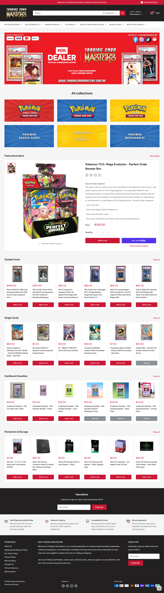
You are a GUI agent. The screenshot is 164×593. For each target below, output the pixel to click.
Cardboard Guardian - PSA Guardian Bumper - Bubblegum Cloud (94, 408)
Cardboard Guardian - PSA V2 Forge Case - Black (17, 407)
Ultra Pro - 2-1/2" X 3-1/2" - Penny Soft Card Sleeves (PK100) (17, 464)
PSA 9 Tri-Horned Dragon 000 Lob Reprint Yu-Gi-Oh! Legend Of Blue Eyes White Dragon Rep (120, 293)
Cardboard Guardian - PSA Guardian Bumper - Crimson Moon (146, 408)
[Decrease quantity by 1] (96, 232)
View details (155, 156)
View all (156, 260)
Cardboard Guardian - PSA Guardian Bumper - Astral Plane (120, 408)
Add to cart (102, 240)
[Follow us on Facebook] (63, 585)
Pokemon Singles (52, 25)
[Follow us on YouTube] (71, 585)
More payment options (139, 246)
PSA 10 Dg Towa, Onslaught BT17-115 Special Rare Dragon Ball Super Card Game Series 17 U (94, 293)
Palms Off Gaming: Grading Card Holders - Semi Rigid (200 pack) (146, 464)
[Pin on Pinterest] (91, 175)
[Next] (160, 345)
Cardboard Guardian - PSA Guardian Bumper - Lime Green (68, 408)
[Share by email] (99, 175)
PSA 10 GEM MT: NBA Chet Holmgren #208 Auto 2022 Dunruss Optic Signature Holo (17, 293)
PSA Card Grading (12, 25)
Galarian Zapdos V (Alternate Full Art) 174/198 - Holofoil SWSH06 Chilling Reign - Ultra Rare (17, 352)
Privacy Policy (10, 557)
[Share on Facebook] (86, 175)
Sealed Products (32, 25)
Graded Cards (115, 25)
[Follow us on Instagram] (67, 585)
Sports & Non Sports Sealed (92, 25)
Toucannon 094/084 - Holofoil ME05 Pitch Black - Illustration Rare (95, 350)
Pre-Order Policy (11, 553)
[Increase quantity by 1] (108, 232)
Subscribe (99, 507)
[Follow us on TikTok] (76, 585)
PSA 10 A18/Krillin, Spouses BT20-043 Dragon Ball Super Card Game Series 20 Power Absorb (146, 293)
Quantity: (89, 232)
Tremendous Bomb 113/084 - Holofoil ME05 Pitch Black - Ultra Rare (120, 350)
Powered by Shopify (11, 584)
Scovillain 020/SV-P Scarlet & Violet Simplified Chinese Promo (43, 350)
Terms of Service (11, 568)
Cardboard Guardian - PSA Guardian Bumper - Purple (43, 407)
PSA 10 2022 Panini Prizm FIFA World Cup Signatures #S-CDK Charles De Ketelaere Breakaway (43, 293)
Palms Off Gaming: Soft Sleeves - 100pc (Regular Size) (93, 464)
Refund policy (10, 571)
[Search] (122, 13)
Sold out (146, 363)
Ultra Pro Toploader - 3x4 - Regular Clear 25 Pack (120, 463)
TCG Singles (70, 25)
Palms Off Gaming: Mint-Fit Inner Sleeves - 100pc (68, 463)
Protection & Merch (135, 25)
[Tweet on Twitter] (95, 175)
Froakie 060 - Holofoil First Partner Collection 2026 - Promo (146, 350)
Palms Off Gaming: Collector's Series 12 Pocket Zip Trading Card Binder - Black (43, 466)
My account (135, 14)
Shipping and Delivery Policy (16, 550)
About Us (8, 546)
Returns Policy (10, 561)
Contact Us (8, 564)
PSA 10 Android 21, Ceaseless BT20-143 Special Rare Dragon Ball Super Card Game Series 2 (68, 293)
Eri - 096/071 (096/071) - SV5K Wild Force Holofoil (68, 349)
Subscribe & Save (151, 2)
